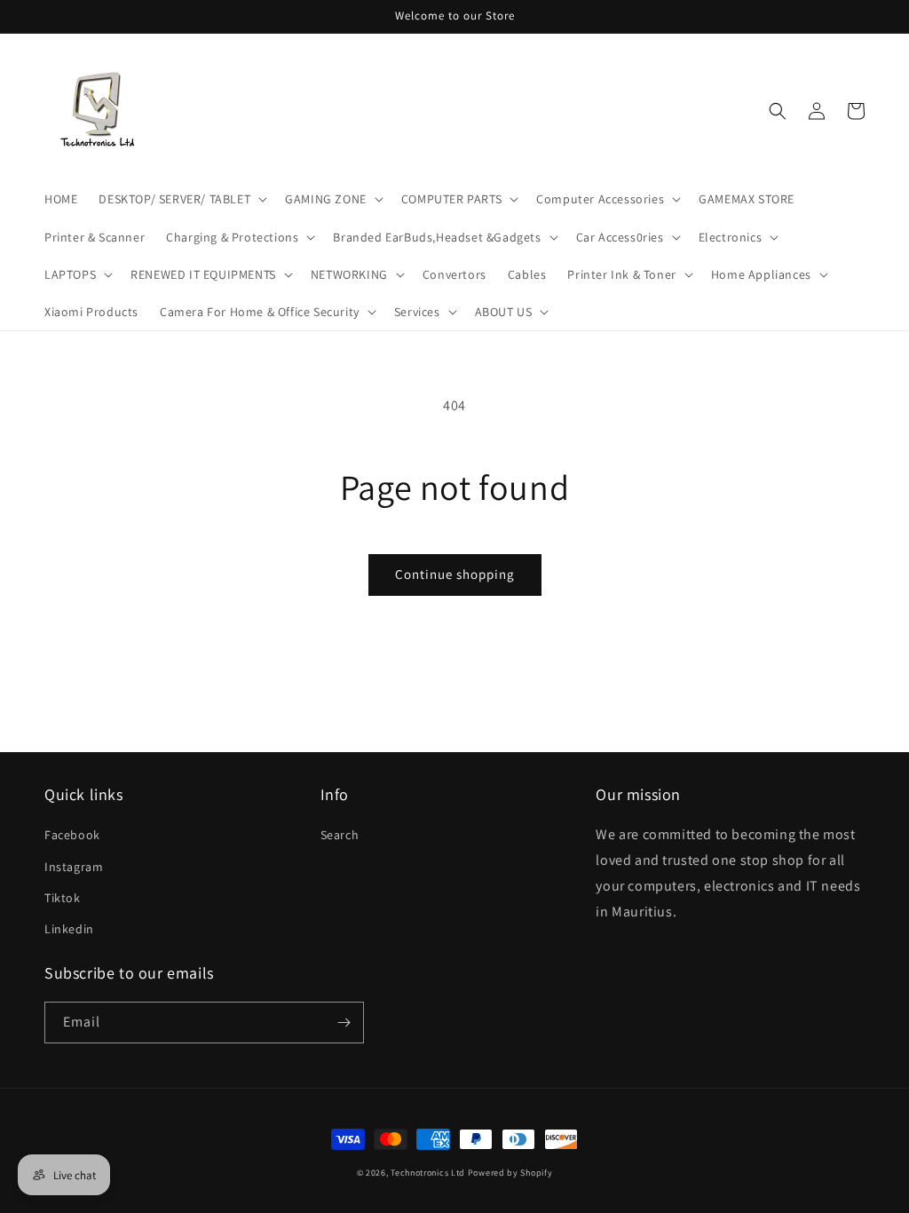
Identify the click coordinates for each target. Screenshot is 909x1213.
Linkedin (69, 929)
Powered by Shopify (510, 1172)
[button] (181, 199)
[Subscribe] (343, 1022)
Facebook (72, 835)
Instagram (73, 867)
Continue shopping (455, 574)
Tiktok (62, 898)
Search (340, 835)
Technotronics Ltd (428, 1172)
